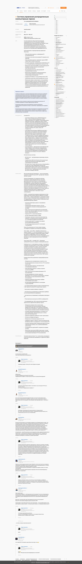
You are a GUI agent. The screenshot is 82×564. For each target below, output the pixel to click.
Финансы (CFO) (58, 107)
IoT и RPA (57, 55)
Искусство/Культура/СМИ (60, 89)
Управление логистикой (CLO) (60, 116)
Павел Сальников (24, 359)
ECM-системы (58, 41)
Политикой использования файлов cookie (42, 562)
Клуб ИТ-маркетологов (26, 560)
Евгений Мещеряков (22, 369)
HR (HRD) (57, 108)
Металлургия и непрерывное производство (60, 93)
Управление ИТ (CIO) (59, 104)
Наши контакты (18, 560)
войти (22, 346)
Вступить (63, 7)
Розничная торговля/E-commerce (59, 82)
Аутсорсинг (58, 54)
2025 (57, 20)
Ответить (16, 357)
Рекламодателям (34, 560)
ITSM (57, 38)
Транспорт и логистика (59, 84)
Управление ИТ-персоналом (60, 100)
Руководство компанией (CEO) (60, 113)
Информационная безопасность (61, 58)
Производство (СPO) (59, 112)
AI (56, 53)
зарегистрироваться (29, 346)
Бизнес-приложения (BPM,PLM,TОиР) (58, 42)
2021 (57, 25)
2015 (57, 33)
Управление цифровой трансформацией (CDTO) (60, 103)
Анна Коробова (21, 417)
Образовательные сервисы (60, 63)
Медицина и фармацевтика (60, 85)
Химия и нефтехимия (59, 79)
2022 (57, 24)
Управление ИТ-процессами (60, 101)
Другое (57, 117)
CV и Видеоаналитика (59, 60)
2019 (57, 28)
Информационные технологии (60, 72)
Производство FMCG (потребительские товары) (60, 75)
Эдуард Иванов (21, 348)
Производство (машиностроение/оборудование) (60, 74)
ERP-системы (58, 37)
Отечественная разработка (60, 50)
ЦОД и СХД (58, 64)
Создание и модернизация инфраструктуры (59, 47)
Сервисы (57, 46)
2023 (57, 23)
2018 (57, 29)
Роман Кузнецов (21, 537)
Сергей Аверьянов (21, 459)
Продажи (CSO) (58, 109)
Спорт (57, 90)
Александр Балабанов (22, 488)
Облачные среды (58, 49)
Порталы (57, 59)
